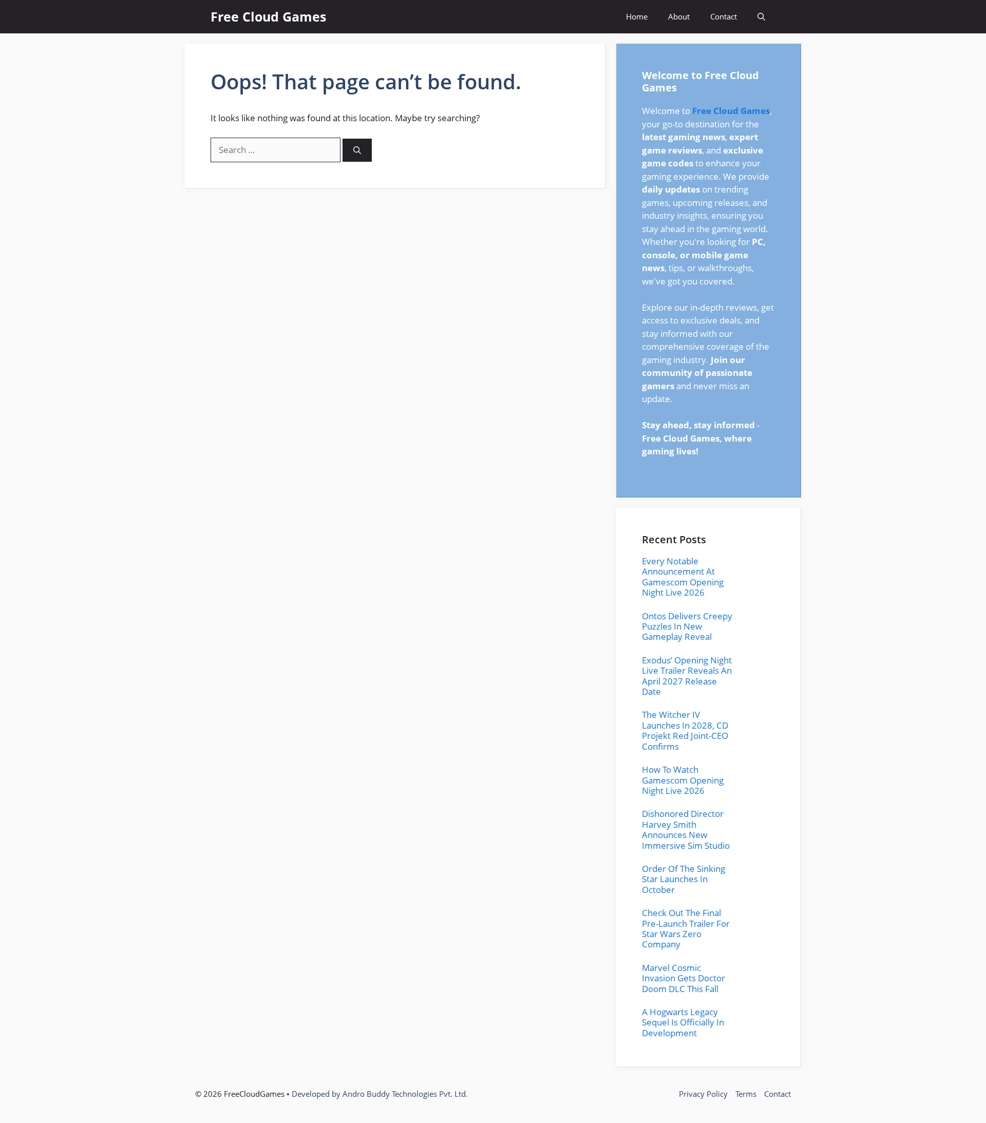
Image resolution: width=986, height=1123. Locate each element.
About (679, 16)
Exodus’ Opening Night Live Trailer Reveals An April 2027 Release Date (687, 675)
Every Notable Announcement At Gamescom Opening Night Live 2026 (683, 576)
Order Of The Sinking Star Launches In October (683, 879)
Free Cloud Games (268, 16)
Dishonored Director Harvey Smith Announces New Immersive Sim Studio (686, 829)
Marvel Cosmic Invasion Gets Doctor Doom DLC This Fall (683, 978)
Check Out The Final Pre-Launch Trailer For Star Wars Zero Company (686, 928)
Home (637, 16)
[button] (761, 16)
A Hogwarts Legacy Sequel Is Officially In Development (683, 1022)
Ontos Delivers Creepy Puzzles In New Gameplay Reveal (687, 626)
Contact (723, 16)
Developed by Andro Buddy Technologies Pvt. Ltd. (380, 1094)
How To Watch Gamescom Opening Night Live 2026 (683, 780)
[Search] (357, 150)
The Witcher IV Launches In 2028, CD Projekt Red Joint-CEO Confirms (685, 730)
